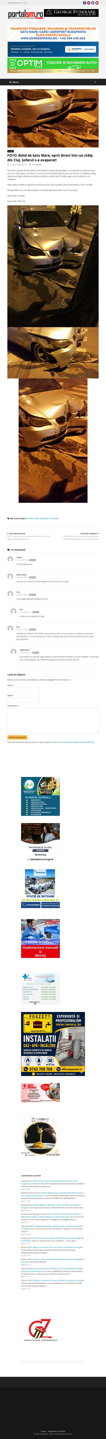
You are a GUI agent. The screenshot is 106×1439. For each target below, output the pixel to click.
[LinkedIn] (92, 3)
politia (46, 518)
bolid (37, 518)
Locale (10, 151)
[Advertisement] (54, 757)
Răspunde (32, 560)
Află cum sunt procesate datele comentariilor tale (73, 742)
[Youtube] (97, 3)
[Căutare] (95, 82)
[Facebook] (84, 3)
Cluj (41, 518)
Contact (43, 1431)
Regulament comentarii (56, 1431)
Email (10, 695)
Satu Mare (54, 518)
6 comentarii (37, 164)
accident (29, 518)
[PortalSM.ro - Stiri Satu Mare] (25, 18)
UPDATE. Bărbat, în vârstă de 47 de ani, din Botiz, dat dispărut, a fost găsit (54, 1247)
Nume (10, 685)
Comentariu (12, 705)
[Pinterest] (88, 3)
